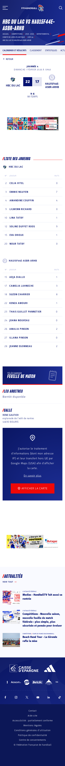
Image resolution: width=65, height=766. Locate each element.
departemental (43, 34)
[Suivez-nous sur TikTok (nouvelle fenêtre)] (59, 697)
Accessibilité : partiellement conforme (32, 720)
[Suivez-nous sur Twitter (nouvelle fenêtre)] (27, 697)
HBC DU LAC (13, 85)
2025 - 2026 (29, 34)
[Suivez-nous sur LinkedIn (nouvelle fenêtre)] (48, 697)
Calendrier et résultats (14, 50)
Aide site (32, 715)
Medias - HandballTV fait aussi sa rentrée (42, 596)
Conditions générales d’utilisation (32, 730)
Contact (33, 710)
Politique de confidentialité (32, 735)
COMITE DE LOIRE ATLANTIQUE (14, 37)
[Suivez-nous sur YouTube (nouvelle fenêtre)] (38, 697)
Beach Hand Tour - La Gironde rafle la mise (40, 639)
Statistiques (51, 50)
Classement (36, 50)
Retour (9, 59)
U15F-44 (30, 37)
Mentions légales (32, 725)
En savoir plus (32, 475)
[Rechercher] (60, 8)
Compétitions (17, 34)
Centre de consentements (32, 740)
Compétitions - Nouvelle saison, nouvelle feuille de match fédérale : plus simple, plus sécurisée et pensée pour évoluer (42, 619)
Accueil (6, 34)
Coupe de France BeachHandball (43, 634)
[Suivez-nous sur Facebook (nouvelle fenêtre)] (5, 697)
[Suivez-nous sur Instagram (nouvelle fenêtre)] (16, 697)
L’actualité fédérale (29, 591)
